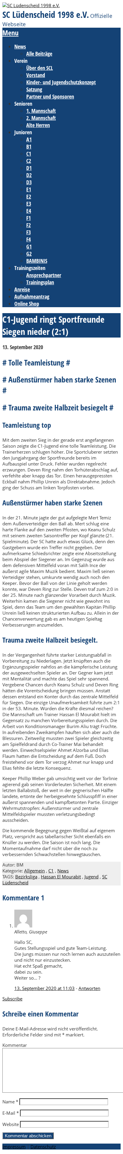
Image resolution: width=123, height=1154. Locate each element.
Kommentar (14, 1045)
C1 (51, 871)
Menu (10, 33)
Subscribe (12, 999)
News (63, 871)
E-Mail (10, 1113)
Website (10, 1124)
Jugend (91, 877)
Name (10, 1102)
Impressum (14, 1147)
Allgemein (34, 871)
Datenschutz (43, 1147)
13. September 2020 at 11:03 (44, 988)
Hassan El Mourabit (61, 877)
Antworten (89, 988)
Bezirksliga (26, 877)
